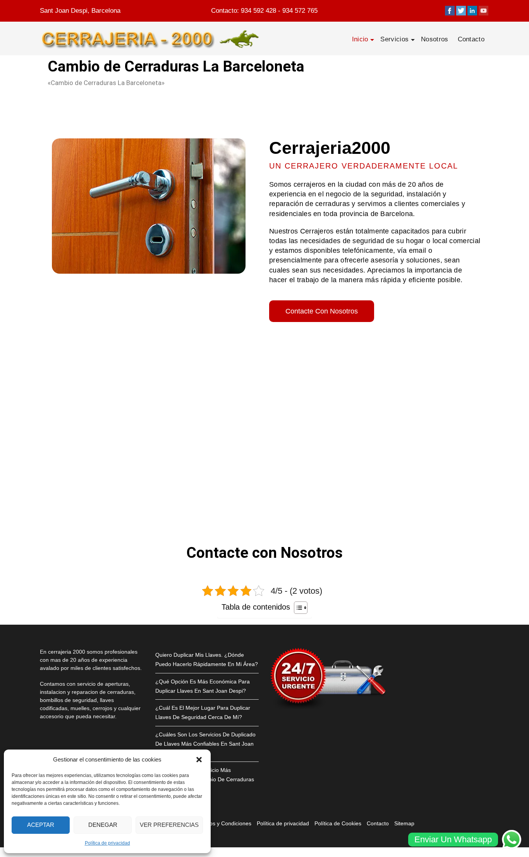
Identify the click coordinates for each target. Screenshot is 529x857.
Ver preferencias (169, 824)
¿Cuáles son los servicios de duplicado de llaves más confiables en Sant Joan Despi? (205, 743)
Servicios (394, 39)
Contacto (471, 39)
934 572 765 (300, 10)
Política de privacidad (107, 843)
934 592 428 (258, 10)
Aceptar (40, 824)
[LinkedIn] (472, 10)
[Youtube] (483, 10)
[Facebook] (450, 10)
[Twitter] (461, 10)
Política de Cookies (337, 823)
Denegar (102, 824)
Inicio (360, 39)
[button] (199, 759)
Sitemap (404, 823)
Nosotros (434, 39)
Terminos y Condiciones (222, 823)
